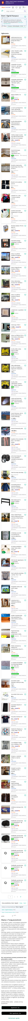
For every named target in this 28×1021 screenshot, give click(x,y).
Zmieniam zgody (14, 1018)
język (15, 915)
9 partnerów (16, 948)
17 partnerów (10, 947)
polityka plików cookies (7, 1002)
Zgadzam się (15, 1007)
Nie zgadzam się (15, 1013)
